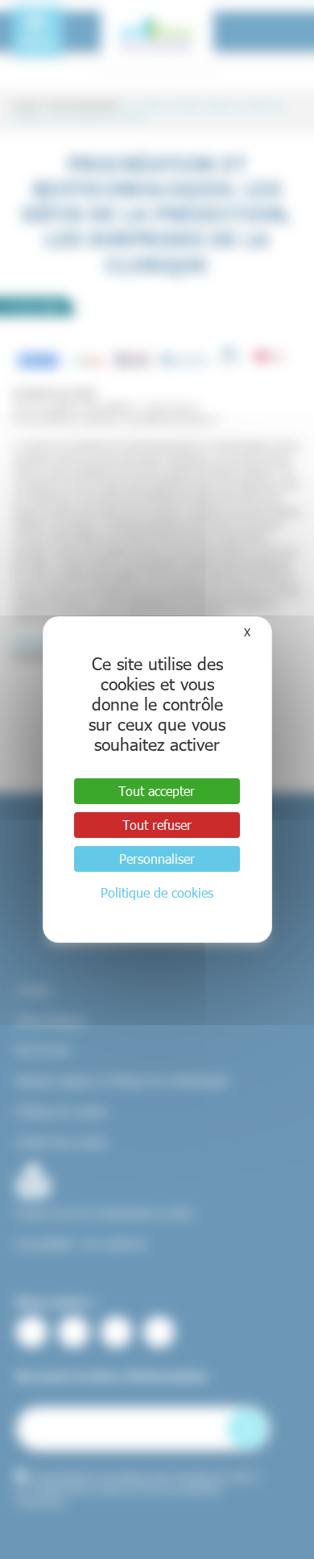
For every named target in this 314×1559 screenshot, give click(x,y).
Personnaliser (157, 858)
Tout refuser (157, 824)
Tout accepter (156, 790)
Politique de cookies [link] (157, 892)
